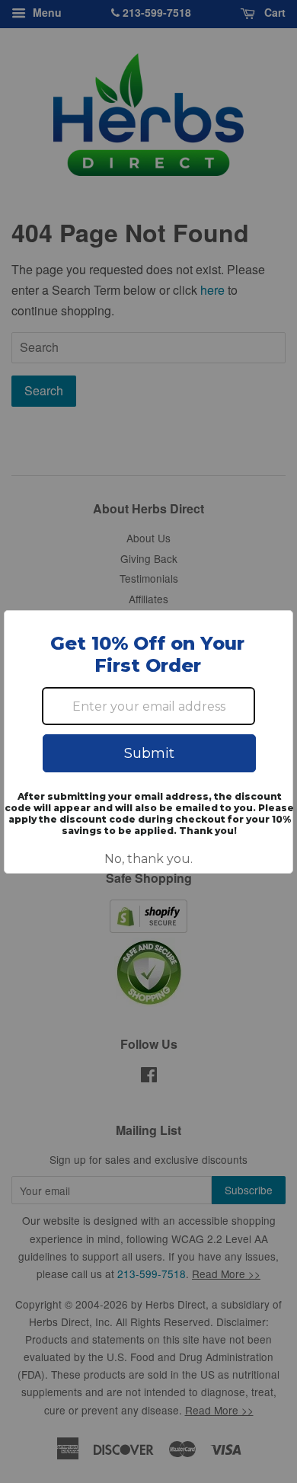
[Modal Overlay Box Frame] (148, 742)
